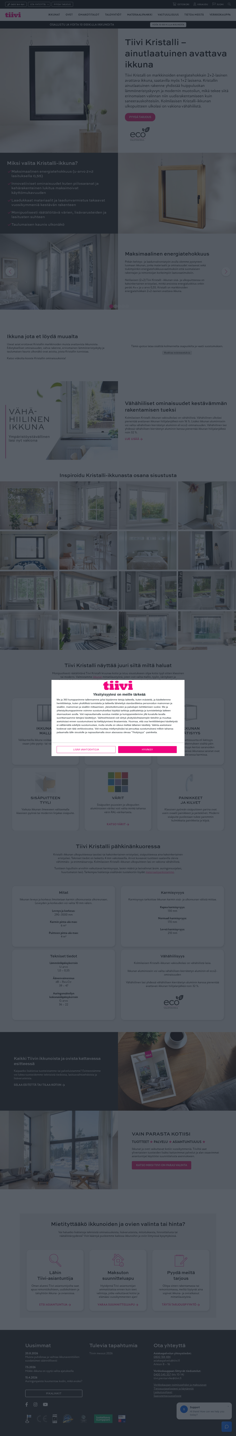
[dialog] (118, 718)
